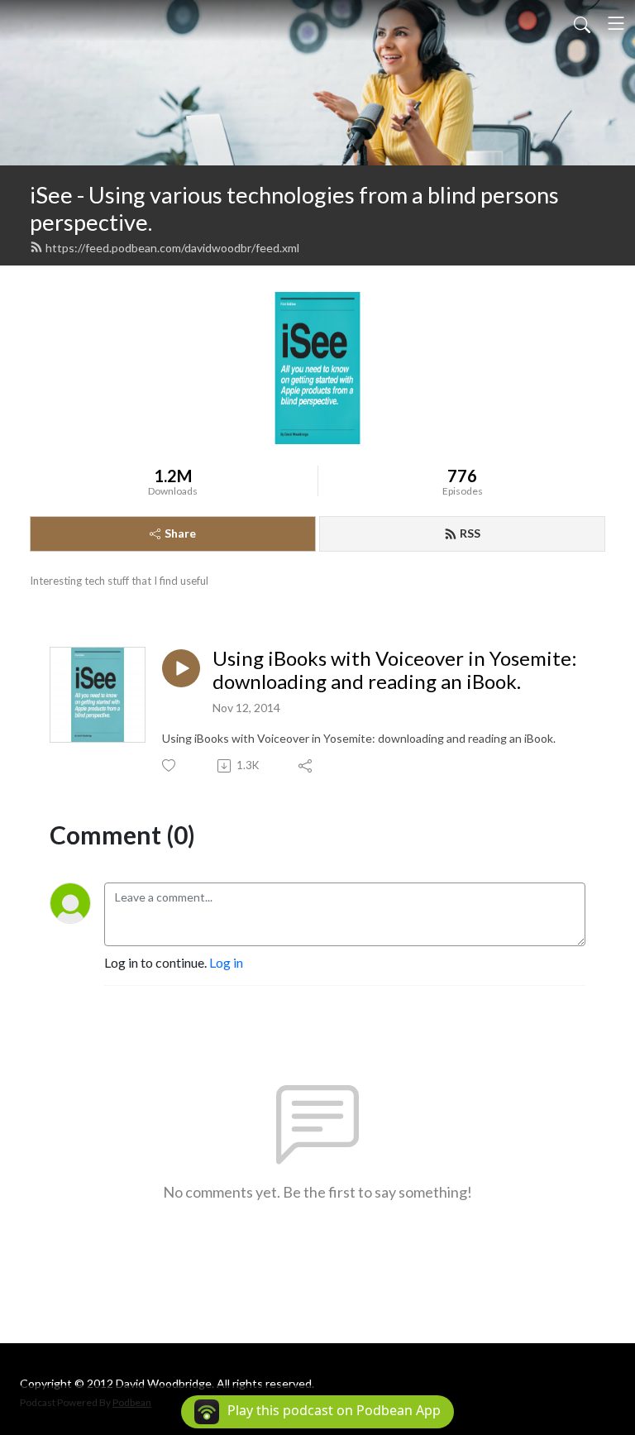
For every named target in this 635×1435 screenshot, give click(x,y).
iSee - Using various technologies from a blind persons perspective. (294, 208)
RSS (470, 533)
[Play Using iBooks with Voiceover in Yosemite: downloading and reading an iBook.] (181, 668)
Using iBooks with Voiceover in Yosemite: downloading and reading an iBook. (394, 670)
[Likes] (169, 765)
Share (180, 533)
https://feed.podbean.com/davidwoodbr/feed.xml (172, 248)
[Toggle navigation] (616, 23)
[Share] (306, 766)
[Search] (582, 23)
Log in (226, 962)
